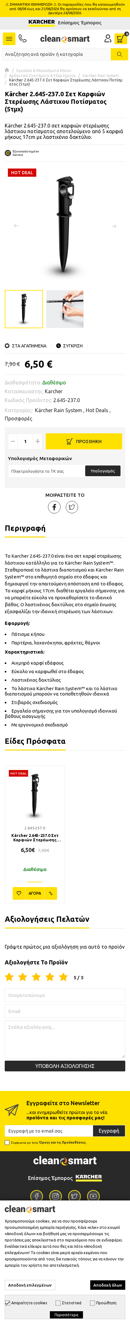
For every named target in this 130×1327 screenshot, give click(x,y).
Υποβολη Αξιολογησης (65, 1066)
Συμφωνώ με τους (49, 1142)
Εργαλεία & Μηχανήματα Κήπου (43, 70)
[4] (49, 977)
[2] (22, 977)
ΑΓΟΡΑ (35, 893)
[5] (63, 977)
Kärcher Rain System (101, 76)
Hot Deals (97, 410)
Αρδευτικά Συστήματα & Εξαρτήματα (42, 76)
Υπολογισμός (103, 471)
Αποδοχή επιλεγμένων (30, 1285)
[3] (36, 977)
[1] (9, 977)
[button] (114, 226)
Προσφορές (18, 418)
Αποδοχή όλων (107, 1285)
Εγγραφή (109, 1131)
